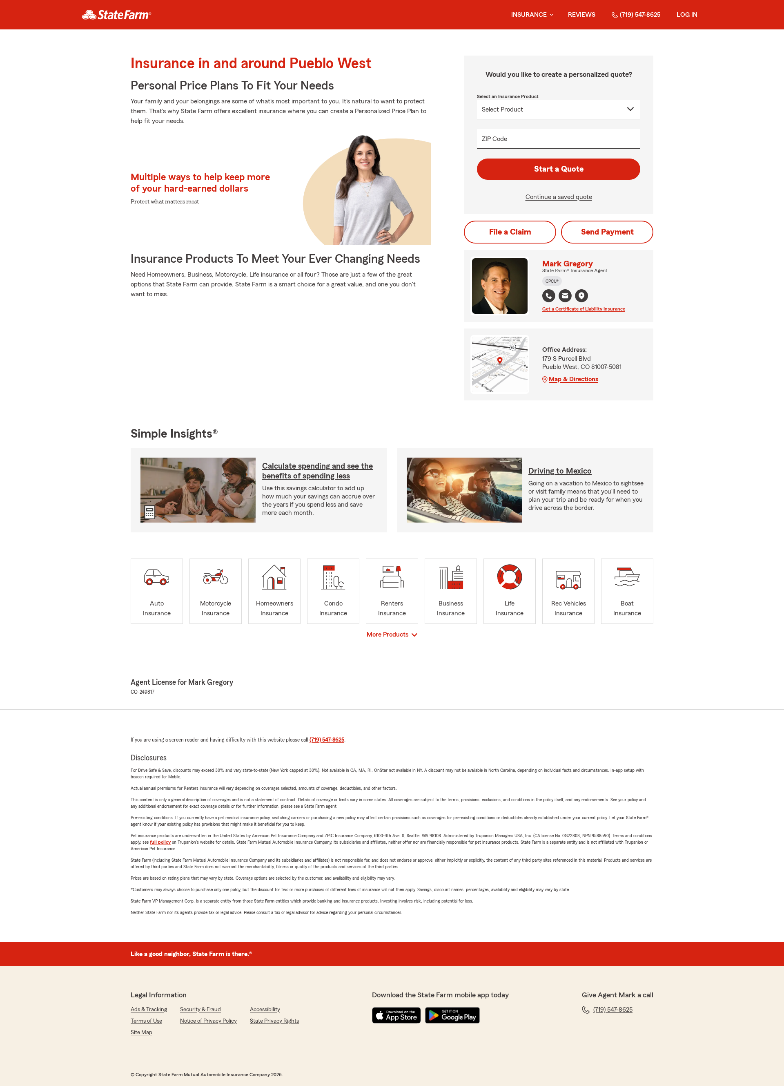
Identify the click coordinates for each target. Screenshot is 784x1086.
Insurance (529, 14)
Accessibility (265, 1009)
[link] (116, 15)
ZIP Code (494, 139)
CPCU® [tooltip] (552, 281)
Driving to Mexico (560, 471)
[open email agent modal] (565, 296)
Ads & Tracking (149, 1009)
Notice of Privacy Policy (208, 1021)
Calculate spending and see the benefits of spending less (317, 471)
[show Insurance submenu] (550, 15)
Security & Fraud (200, 1009)
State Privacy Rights (274, 1021)
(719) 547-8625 (640, 14)
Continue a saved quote (559, 197)
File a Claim (510, 232)
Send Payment (607, 232)
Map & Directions (573, 379)
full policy (160, 842)
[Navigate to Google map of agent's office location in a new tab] (581, 295)
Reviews (581, 14)
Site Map (141, 1032)
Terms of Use (146, 1021)
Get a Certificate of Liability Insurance (583, 308)
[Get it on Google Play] (452, 1015)
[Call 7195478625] (548, 295)
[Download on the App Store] (396, 1015)
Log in (687, 14)
